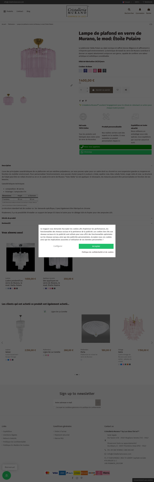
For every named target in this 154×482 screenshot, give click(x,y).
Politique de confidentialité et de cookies (98, 252)
